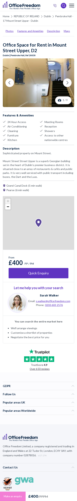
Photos (10, 31)
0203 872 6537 (56, 6)
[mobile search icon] (63, 5)
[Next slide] (67, 82)
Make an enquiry (13, 496)
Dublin (47, 16)
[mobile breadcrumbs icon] (71, 5)
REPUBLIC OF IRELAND (27, 16)
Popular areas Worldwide (19, 410)
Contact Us (10, 467)
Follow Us (9, 394)
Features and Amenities (30, 31)
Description (53, 31)
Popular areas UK (14, 402)
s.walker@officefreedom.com (53, 301)
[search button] (40, 6)
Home (6, 16)
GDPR (6, 386)
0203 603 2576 (54, 305)
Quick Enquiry (38, 273)
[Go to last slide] (9, 82)
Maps (67, 31)
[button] (38, 223)
